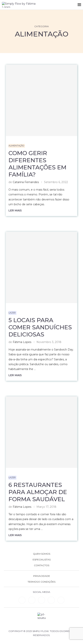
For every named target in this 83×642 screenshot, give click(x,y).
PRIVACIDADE (41, 576)
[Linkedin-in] (22, 600)
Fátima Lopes (22, 342)
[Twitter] (61, 600)
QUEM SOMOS (41, 554)
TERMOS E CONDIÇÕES (41, 582)
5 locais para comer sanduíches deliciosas (40, 327)
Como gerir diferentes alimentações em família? (37, 164)
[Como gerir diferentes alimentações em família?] (41, 100)
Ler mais (15, 210)
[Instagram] (41, 600)
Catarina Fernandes (26, 182)
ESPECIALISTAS (42, 559)
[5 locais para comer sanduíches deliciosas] (41, 267)
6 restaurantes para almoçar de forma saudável (37, 492)
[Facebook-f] (31, 600)
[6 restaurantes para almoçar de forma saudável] (41, 432)
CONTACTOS (41, 565)
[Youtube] (51, 600)
